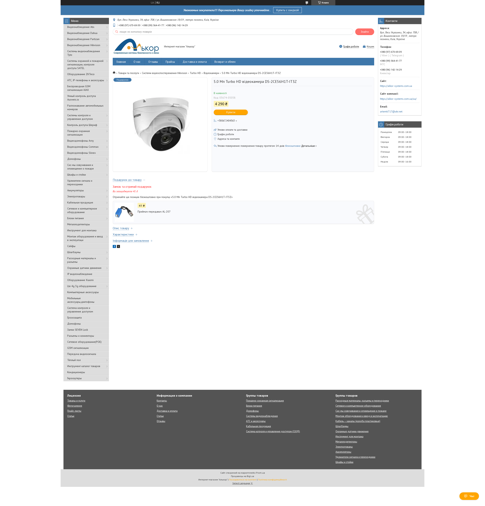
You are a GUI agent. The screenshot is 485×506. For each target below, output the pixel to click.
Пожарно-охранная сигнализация (78, 132)
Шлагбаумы (74, 252)
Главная (121, 61)
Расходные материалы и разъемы (81, 260)
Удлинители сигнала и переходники (79, 182)
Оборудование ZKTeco (81, 74)
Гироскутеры (74, 378)
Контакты (162, 400)
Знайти (365, 31)
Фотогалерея (74, 405)
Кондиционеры (76, 372)
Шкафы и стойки (76, 174)
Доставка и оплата (195, 61)
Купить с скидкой (287, 10)
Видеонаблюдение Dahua (82, 33)
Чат (472, 496)
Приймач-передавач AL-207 (154, 211)
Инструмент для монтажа (81, 230)
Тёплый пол (74, 360)
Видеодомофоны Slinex (81, 153)
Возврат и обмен (224, 61)
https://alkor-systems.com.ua (396, 86)
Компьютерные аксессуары (83, 292)
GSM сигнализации (78, 348)
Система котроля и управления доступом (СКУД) (273, 431)
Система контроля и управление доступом (80, 309)
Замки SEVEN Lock (77, 329)
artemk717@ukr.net (391, 111)
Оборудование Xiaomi (80, 280)
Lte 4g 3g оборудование (81, 286)
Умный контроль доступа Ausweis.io (81, 97)
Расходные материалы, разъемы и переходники (362, 400)
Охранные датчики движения (84, 268)
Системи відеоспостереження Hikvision (164, 73)
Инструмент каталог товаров (83, 366)
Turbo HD (195, 73)
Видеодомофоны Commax (83, 146)
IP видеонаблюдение (79, 274)
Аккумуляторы (75, 190)
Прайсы (170, 61)
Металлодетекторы (78, 224)
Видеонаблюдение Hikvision (83, 45)
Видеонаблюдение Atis (80, 27)
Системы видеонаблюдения (262, 416)
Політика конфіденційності (272, 479)
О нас (137, 61)
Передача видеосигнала (81, 354)
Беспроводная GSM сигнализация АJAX (78, 88)
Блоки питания (75, 218)
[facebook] (114, 247)
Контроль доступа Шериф (82, 125)
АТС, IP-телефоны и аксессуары (85, 80)
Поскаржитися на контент (242, 479)
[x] (118, 247)
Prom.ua (260, 472)
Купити (230, 112)
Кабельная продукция (80, 202)
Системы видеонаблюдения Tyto (83, 52)
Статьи (70, 416)
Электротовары (76, 196)
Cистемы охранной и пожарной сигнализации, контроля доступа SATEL (85, 64)
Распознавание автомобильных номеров (85, 107)
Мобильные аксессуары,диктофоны (80, 300)
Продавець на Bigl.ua (242, 476)
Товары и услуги (76, 400)
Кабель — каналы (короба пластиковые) (358, 421)
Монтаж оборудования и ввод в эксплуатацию (362, 416)
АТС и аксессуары (256, 421)
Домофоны (74, 159)
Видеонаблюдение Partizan (83, 39)
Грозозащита (74, 317)
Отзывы (153, 61)
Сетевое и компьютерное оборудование (82, 210)
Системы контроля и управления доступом (80, 117)
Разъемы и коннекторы (80, 335)
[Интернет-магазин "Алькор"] (136, 46)
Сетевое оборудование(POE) (84, 342)
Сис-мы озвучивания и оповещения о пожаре (80, 166)
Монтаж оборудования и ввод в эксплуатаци (85, 238)
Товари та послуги (128, 73)
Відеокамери (211, 73)
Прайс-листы (74, 411)
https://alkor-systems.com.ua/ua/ (398, 98)
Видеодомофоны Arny (80, 140)
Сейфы (71, 246)
